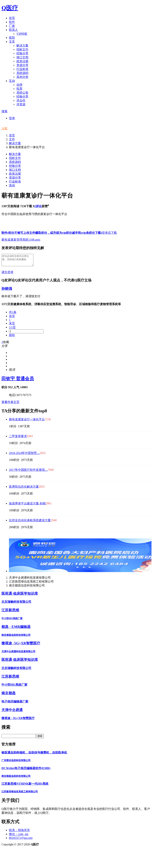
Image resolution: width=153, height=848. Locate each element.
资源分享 (15, 177)
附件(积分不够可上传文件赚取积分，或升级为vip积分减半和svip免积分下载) (51, 232)
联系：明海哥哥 (19, 830)
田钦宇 (17, 378)
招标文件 (15, 158)
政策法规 (15, 173)
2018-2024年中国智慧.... (24, 453)
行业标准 (15, 181)
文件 (12, 139)
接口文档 (15, 169)
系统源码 (15, 161)
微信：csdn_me (18, 834)
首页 (12, 135)
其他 (12, 185)
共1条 (12, 312)
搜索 (4, 111)
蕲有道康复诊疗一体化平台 (27, 419)
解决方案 (15, 143)
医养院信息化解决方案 (24, 486)
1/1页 (12, 327)
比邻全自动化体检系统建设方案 (30, 520)
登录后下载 (109, 232)
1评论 (38, 206)
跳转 (12, 335)
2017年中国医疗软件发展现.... (28, 469)
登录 (12, 118)
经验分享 (15, 165)
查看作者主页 (10, 402)
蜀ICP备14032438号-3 (53, 844)
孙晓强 (6, 289)
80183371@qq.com (20, 837)
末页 (12, 323)
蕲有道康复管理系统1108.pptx (20, 239)
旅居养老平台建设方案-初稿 (27, 503)
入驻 (4, 128)
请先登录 (7, 272)
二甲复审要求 (18, 436)
